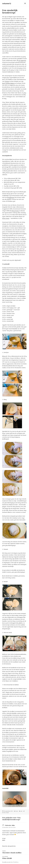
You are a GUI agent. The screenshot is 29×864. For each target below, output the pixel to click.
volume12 (6, 3)
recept (7, 812)
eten (21, 811)
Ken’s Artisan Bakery (8, 83)
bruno (16, 811)
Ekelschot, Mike (10, 825)
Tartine (7, 81)
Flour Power (15, 211)
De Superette (22, 60)
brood (3, 812)
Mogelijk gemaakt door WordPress (10, 862)
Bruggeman (10, 197)
